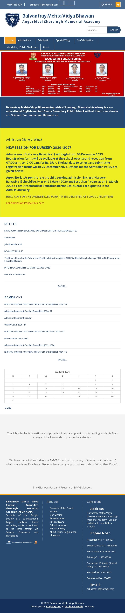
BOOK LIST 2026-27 (13, 251)
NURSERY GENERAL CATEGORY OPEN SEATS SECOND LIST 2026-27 (35, 304)
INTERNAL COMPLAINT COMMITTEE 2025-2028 (27, 268)
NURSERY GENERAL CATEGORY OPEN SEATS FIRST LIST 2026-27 (34, 331)
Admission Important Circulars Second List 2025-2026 (29, 345)
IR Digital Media (74, 606)
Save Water (9, 237)
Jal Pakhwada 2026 (13, 244)
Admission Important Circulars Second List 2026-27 (28, 311)
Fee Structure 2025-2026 (16, 338)
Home (10, 40)
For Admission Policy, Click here (25, 203)
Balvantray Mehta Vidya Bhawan (58, 16)
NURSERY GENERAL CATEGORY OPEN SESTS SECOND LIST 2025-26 (35, 352)
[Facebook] (61, 3)
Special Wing (63, 40)
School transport (58, 525)
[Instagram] (66, 3)
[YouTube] (72, 3)
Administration (57, 518)
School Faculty (57, 528)
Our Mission (56, 514)
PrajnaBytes (53, 606)
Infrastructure (57, 521)
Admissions (24, 40)
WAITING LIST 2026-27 (15, 325)
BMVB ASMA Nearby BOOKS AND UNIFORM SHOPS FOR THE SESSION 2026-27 (40, 231)
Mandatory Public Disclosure (22, 47)
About (46, 47)
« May (7, 407)
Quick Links (107, 4)
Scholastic (43, 40)
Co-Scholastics (85, 40)
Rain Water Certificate (14, 274)
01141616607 (14, 4)
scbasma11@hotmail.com (44, 4)
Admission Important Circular (18, 318)
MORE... (62, 286)
